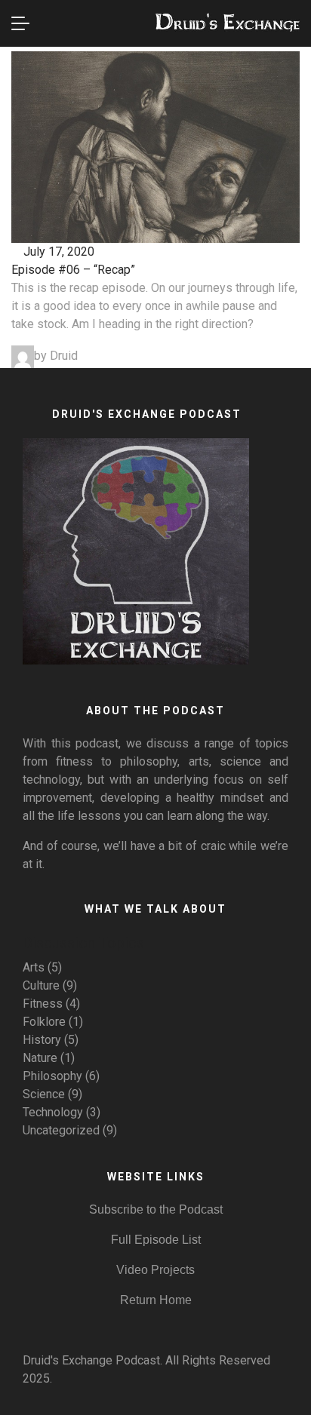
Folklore (44, 1021)
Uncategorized (61, 1130)
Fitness (43, 1003)
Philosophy (52, 1076)
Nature (40, 1058)
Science (44, 1094)
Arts (34, 967)
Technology (53, 1112)
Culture (41, 985)
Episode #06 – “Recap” (73, 269)
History (42, 1040)
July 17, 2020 (57, 251)
